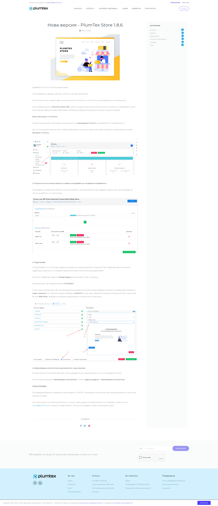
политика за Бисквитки (122, 503)
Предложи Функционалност (138, 488)
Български (175, 2)
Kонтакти (166, 488)
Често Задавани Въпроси (173, 481)
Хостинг (95, 492)
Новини (153, 42)
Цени (125, 8)
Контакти (150, 8)
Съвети (153, 33)
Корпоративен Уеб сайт (103, 484)
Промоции (154, 36)
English (185, 2)
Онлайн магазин (108, 8)
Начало (78, 8)
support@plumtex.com (54, 2)
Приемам (204, 503)
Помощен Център (170, 484)
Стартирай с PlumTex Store (137, 484)
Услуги (90, 8)
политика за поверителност (90, 503)
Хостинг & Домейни (158, 39)
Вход (184, 8)
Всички (153, 30)
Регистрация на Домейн (103, 488)
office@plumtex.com (41, 405)
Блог (152, 45)
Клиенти (136, 8)
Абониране (181, 448)
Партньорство (74, 492)
